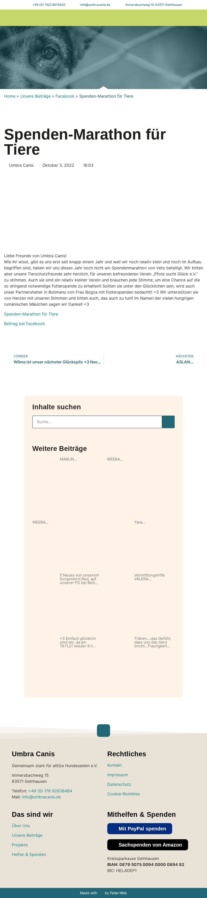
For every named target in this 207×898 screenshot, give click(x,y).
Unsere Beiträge (35, 96)
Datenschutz (119, 784)
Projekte (20, 844)
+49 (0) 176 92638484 (50, 790)
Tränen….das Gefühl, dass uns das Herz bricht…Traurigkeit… (152, 642)
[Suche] (168, 422)
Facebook (65, 96)
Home (9, 96)
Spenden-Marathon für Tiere (31, 313)
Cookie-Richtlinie (123, 793)
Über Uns (21, 825)
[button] (155, 18)
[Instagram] (176, 18)
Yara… (139, 522)
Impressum (117, 774)
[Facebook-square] (33, 869)
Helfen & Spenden (29, 854)
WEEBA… (115, 459)
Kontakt (114, 765)
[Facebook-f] (186, 18)
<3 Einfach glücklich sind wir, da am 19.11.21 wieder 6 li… (78, 642)
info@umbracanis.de (41, 796)
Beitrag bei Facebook (24, 323)
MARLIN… (68, 459)
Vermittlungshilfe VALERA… (149, 577)
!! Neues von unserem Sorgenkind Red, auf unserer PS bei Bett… (79, 579)
